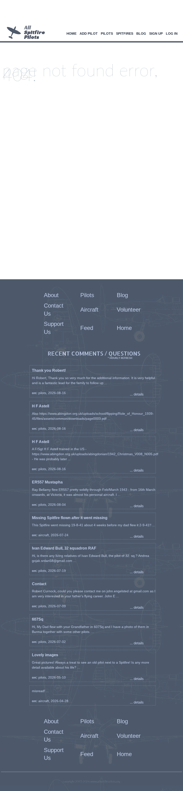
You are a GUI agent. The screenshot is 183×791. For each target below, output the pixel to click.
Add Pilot (89, 33)
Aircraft (89, 309)
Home (71, 33)
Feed (86, 328)
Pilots (107, 33)
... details (137, 394)
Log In (172, 33)
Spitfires (124, 33)
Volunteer (129, 309)
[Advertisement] (89, 13)
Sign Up (156, 33)
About (51, 295)
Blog (141, 33)
